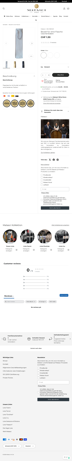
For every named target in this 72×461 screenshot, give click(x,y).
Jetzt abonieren (55, 208)
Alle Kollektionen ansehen (60, 225)
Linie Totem (7, 408)
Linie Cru (62, 246)
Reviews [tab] (9, 296)
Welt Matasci (7, 431)
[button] (68, 8)
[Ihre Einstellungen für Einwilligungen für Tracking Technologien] (69, 458)
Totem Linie (10, 246)
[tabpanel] (36, 313)
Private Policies (8, 378)
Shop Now (61, 75)
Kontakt (5, 364)
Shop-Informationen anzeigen (51, 103)
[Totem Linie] (10, 236)
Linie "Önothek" (8, 414)
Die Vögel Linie (8, 428)
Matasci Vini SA (10, 454)
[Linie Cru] (62, 236)
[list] (19, 43)
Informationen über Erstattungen (14, 371)
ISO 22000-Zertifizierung (11, 374)
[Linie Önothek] (44, 236)
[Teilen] (54, 160)
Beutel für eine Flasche (14, 24)
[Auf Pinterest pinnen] (58, 160)
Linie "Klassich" (7, 425)
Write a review (64, 295)
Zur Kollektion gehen (48, 152)
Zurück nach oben (36, 348)
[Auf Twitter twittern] (50, 160)
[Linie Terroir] (27, 236)
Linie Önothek (45, 246)
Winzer (5, 361)
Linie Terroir (27, 246)
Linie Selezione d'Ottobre (11, 421)
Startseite (5, 24)
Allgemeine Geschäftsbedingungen (15, 367)
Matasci (43, 29)
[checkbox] (52, 301)
